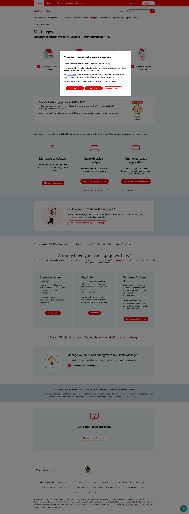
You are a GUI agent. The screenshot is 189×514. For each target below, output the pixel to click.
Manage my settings (113, 88)
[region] (95, 73)
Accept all (75, 88)
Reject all (93, 88)
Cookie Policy (71, 74)
